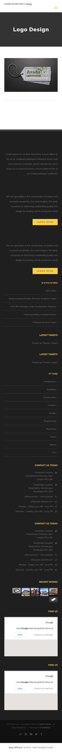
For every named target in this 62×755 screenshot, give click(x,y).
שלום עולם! (51, 291)
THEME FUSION (45, 724)
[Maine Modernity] (44, 592)
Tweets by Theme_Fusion (45, 343)
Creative (52, 405)
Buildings (51, 389)
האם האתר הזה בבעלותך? (43, 635)
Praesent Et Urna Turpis (44, 322)
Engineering (50, 421)
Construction (49, 397)
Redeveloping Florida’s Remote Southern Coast (32, 298)
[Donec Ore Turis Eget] (16, 590)
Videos (52, 444)
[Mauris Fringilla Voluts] (53, 600)
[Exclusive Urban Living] (35, 592)
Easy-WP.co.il (15, 747)
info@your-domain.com (42, 501)
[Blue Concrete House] (25, 592)
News (53, 437)
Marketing (51, 429)
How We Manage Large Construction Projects (33, 306)
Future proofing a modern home (40, 314)
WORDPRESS (45, 728)
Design (52, 413)
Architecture (50, 381)
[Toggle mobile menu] (56, 7)
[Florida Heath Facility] (53, 592)
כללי (54, 452)
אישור (19, 635)
